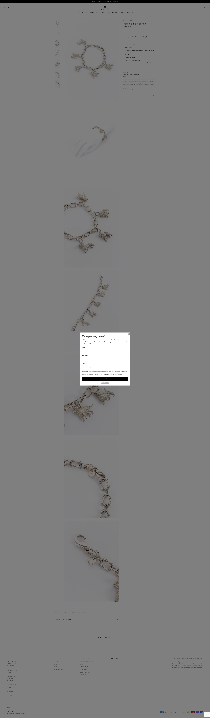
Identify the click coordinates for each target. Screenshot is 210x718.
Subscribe (105, 379)
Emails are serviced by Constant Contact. (113, 374)
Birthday (84, 363)
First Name (85, 355)
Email (83, 347)
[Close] (129, 334)
